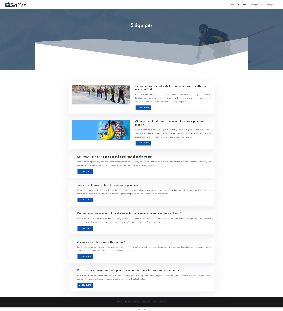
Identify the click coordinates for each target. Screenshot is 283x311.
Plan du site (141, 309)
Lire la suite (143, 108)
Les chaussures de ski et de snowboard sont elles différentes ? (116, 156)
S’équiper (242, 5)
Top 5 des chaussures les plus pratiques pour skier (108, 185)
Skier (232, 5)
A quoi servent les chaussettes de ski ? (101, 242)
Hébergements (256, 5)
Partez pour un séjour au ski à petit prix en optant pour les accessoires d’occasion (128, 270)
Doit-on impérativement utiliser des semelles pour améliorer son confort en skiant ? (129, 213)
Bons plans (271, 5)
